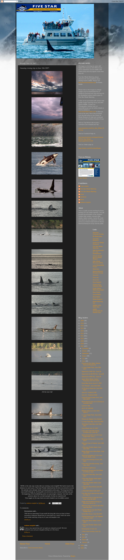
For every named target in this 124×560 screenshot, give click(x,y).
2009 (82, 341)
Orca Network (97, 282)
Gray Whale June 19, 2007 (90, 428)
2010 (82, 338)
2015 (82, 326)
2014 (82, 328)
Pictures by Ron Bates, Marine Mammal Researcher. (91, 364)
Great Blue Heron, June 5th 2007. (92, 514)
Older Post (69, 544)
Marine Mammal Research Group (98, 272)
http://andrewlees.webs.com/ (87, 111)
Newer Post (25, 544)
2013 (82, 331)
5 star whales (84, 186)
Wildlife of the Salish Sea (97, 306)
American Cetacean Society (98, 233)
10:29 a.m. (27, 519)
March (84, 539)
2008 (82, 343)
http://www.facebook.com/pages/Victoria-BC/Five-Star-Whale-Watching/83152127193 (90, 139)
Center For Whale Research (98, 243)
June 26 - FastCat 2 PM (89, 392)
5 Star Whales (82, 178)
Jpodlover (83, 197)
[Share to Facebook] (59, 503)
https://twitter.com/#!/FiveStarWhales (89, 148)
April (83, 537)
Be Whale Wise (97, 236)
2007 (82, 346)
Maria (82, 199)
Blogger (73, 556)
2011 (82, 336)
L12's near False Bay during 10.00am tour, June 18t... (90, 431)
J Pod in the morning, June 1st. (91, 531)
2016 (82, 323)
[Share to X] (57, 503)
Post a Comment (27, 536)
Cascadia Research (96, 239)
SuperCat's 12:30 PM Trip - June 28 (93, 374)
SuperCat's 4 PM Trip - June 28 (91, 371)
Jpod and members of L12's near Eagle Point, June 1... (92, 435)
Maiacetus (96, 269)
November (85, 348)
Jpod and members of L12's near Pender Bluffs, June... (92, 456)
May (83, 534)
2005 (82, 548)
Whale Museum (97, 299)
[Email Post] (49, 503)
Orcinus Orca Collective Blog (97, 285)
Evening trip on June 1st (89, 529)
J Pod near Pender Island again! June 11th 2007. (92, 479)
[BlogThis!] (55, 503)
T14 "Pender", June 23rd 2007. (91, 386)
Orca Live (96, 280)
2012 (82, 333)
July (83, 358)
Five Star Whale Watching (88, 189)
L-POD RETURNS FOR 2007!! (91, 491)
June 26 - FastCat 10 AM (89, 395)
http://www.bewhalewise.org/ (87, 82)
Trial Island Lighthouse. (89, 468)
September (85, 353)
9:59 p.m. (27, 532)
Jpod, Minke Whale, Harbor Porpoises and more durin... (91, 379)
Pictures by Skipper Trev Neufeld (92, 419)
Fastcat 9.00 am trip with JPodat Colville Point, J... (92, 510)
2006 (82, 545)
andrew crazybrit (29, 525)
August (84, 356)
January (84, 542)
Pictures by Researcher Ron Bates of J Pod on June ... (92, 471)
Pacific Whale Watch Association (98, 289)
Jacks (82, 194)
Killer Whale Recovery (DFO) (98, 262)
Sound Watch (97, 294)
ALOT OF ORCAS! (87, 408)
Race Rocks (96, 292)
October (84, 351)
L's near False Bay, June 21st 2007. (93, 421)
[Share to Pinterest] (60, 503)
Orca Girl (95, 275)
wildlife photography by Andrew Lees (97, 311)
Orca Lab (96, 277)
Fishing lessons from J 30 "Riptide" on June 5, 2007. (92, 517)
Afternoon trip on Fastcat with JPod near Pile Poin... (92, 506)
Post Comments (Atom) (35, 547)
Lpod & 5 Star (86, 405)
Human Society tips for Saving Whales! (97, 257)
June (84, 361)
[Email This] (53, 503)
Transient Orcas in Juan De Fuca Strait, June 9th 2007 (92, 498)
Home (47, 544)
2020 (82, 320)
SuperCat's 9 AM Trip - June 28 (91, 376)
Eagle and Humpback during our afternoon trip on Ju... (92, 502)
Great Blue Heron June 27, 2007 (92, 383)
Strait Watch (96, 297)
